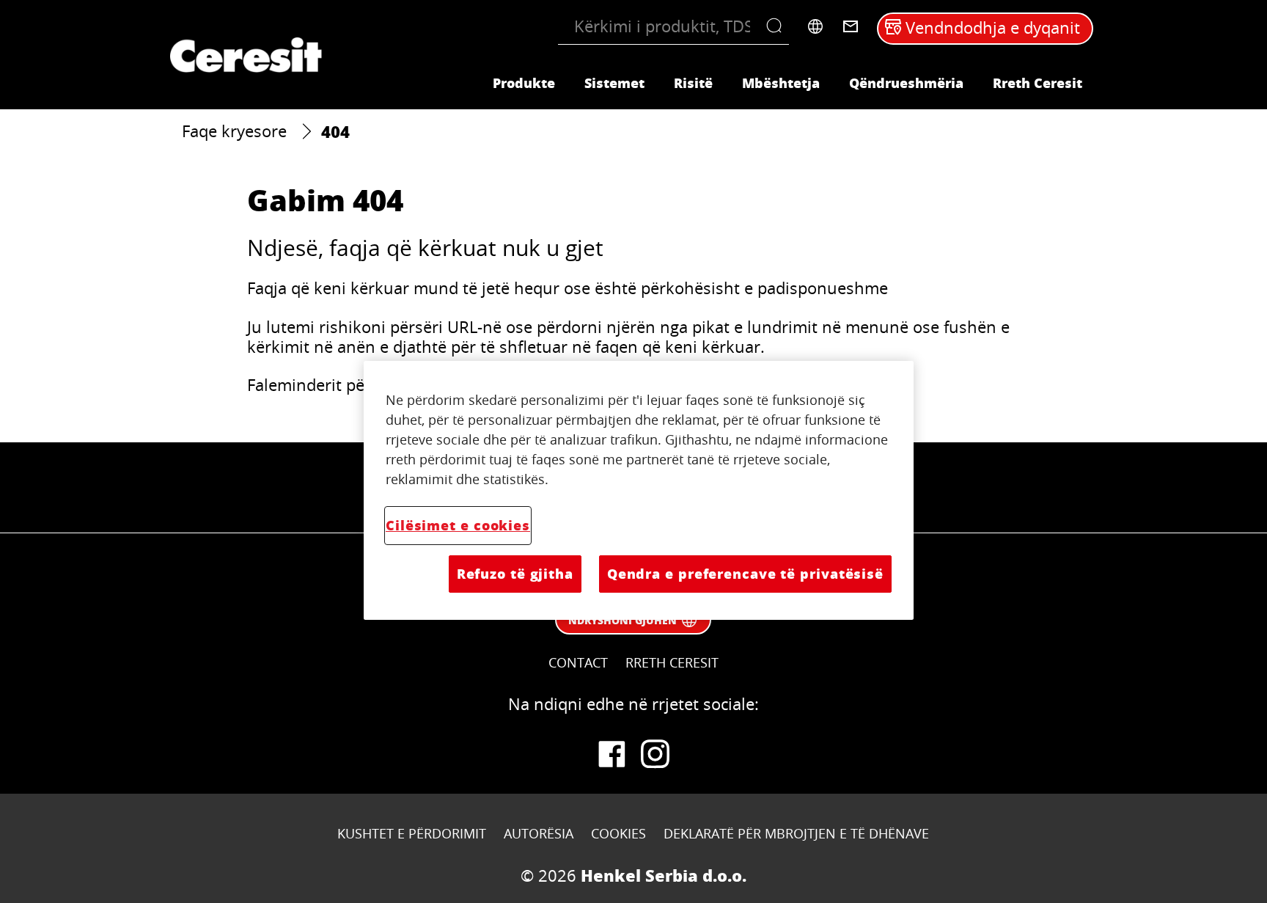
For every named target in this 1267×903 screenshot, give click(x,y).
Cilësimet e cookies (458, 525)
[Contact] (850, 26)
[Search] (777, 26)
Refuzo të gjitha (515, 573)
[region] (639, 490)
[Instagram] (655, 754)
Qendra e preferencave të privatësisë (745, 573)
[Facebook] (612, 754)
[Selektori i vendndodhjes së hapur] (815, 26)
